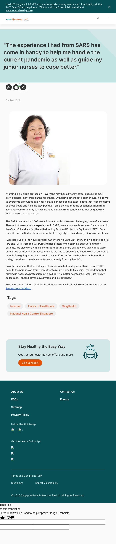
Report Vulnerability (46, 482)
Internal (15, 306)
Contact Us (67, 391)
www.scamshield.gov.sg (19, 10)
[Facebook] (21, 430)
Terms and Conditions (23, 475)
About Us (17, 391)
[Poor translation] (10, 517)
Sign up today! (30, 362)
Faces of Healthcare (41, 306)
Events (64, 399)
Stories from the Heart (18, 288)
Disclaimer (17, 482)
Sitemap (16, 407)
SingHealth (69, 306)
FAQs (14, 399)
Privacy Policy (20, 414)
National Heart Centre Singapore (31, 313)
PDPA (39, 475)
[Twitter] (14, 430)
